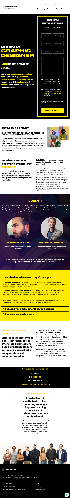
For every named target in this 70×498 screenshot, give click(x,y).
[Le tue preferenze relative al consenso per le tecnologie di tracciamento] (67, 495)
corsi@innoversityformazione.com (35, 384)
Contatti (63, 9)
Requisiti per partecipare (19, 314)
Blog (57, 9)
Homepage (38, 5)
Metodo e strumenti (60, 5)
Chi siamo (48, 5)
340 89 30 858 (35, 377)
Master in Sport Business (45, 9)
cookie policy (56, 93)
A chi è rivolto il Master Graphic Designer (28, 277)
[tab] (35, 277)
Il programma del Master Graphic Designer (29, 308)
